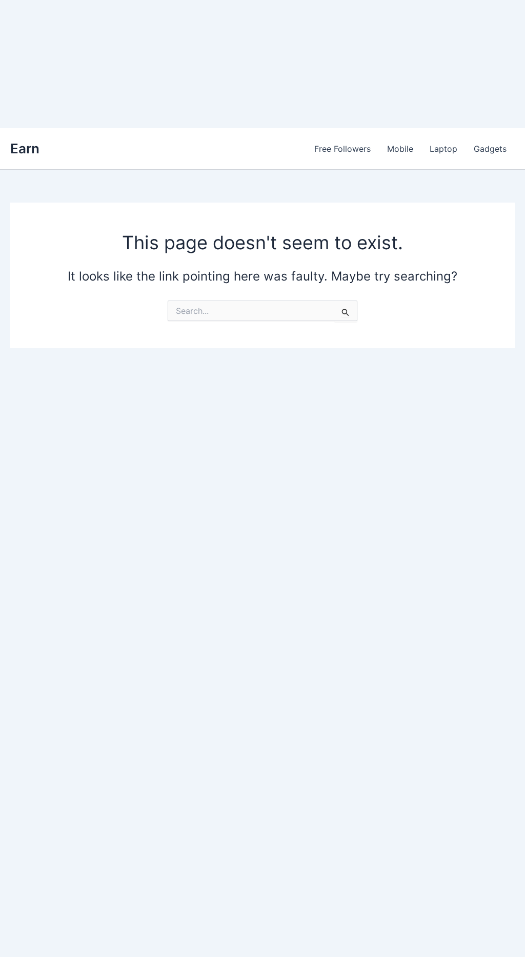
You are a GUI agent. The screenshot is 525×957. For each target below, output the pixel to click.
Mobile (400, 149)
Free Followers (342, 149)
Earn (24, 148)
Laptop (443, 149)
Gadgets (490, 149)
